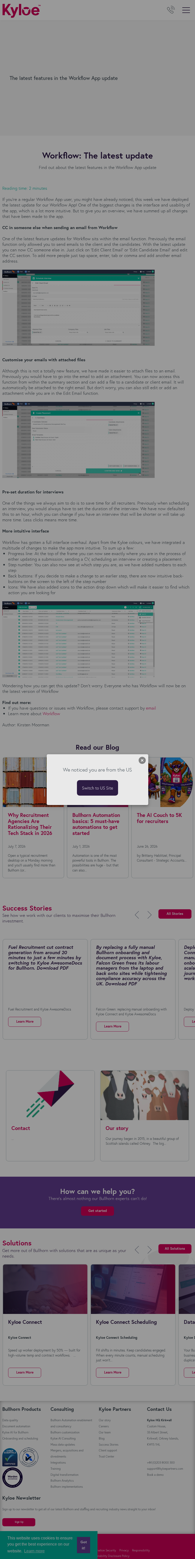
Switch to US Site (97, 788)
